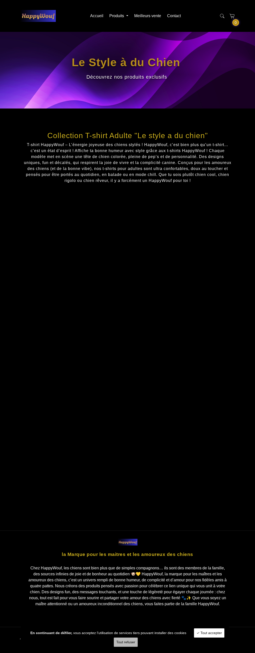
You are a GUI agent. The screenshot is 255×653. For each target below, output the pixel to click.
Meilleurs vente (147, 16)
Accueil (96, 16)
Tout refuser (125, 642)
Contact (174, 16)
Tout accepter (210, 633)
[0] (232, 16)
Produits (117, 16)
